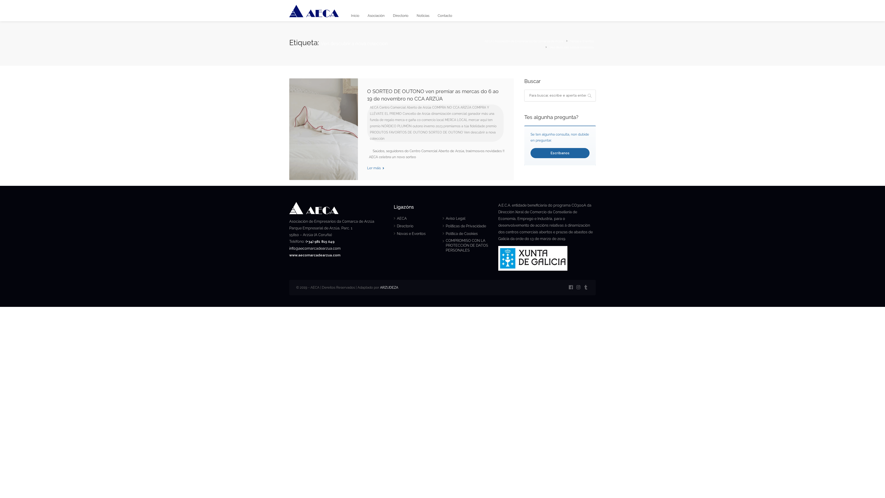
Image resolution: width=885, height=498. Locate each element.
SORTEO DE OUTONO (446, 132)
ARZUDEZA (389, 287)
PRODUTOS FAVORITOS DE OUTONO (399, 132)
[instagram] (578, 287)
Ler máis (374, 168)
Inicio (355, 16)
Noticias (423, 16)
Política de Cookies (462, 233)
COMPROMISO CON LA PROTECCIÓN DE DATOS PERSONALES (467, 245)
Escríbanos (560, 153)
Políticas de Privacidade (466, 226)
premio (491, 126)
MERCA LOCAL (456, 120)
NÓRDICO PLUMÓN (396, 126)
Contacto (445, 16)
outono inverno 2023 (427, 126)
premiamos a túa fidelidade (464, 126)
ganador (474, 114)
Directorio (400, 16)
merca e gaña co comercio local (419, 120)
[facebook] (571, 287)
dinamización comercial (449, 114)
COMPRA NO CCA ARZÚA (451, 107)
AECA (374, 107)
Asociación (376, 16)
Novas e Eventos (411, 233)
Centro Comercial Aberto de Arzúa (405, 107)
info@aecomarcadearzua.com (315, 248)
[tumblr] (586, 287)
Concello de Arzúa (416, 114)
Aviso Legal (455, 218)
